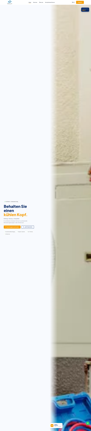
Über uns (41, 2)
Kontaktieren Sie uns (50, 2)
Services (35, 2)
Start (30, 2)
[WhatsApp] (87, 423)
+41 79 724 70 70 (28, 227)
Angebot (80, 2)
